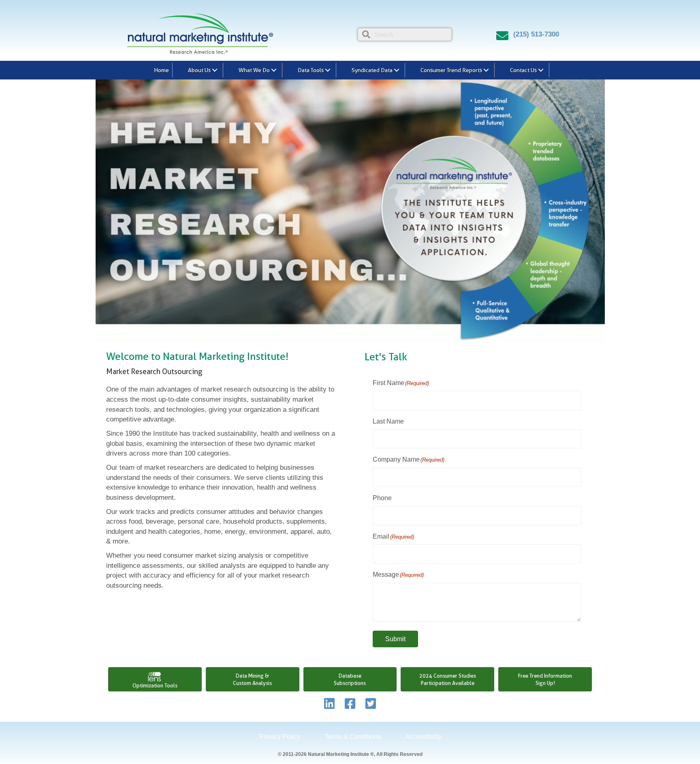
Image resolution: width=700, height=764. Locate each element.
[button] (214, 70)
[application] (350, 210)
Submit (395, 639)
